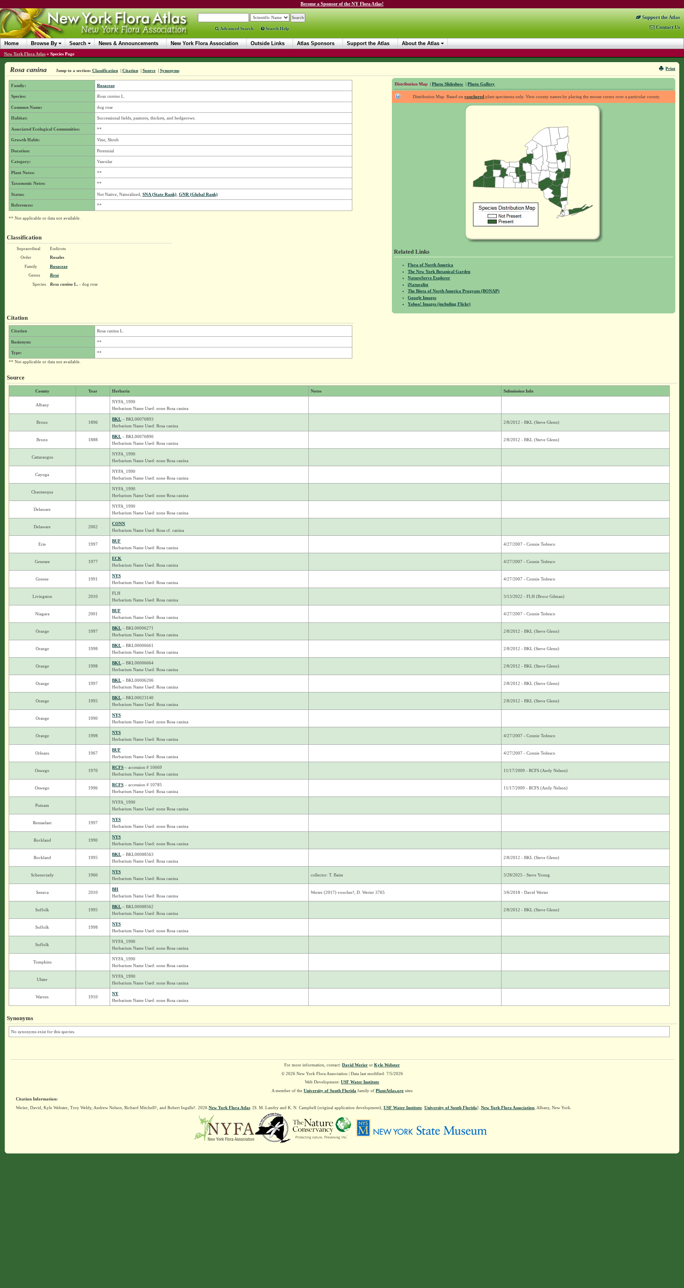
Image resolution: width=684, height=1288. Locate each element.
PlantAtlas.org (390, 1090)
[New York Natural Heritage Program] (273, 1127)
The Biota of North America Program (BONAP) (454, 290)
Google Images (422, 297)
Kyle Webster (387, 1064)
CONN (118, 523)
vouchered (474, 96)
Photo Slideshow (447, 84)
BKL (116, 419)
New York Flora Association (104, 29)
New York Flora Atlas (25, 53)
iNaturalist (418, 284)
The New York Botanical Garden (439, 271)
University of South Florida (330, 1090)
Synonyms (169, 70)
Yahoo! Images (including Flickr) (439, 304)
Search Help (276, 28)
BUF (116, 541)
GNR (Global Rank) (198, 194)
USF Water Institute (360, 1081)
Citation (130, 70)
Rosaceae (106, 85)
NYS (116, 575)
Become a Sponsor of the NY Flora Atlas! (342, 4)
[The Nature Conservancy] (322, 1127)
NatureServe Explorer (429, 277)
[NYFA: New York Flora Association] (224, 1127)
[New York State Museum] (421, 1127)
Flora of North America (430, 264)
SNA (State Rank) (159, 194)
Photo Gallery (481, 84)
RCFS (118, 767)
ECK (117, 558)
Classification (105, 70)
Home (11, 43)
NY (115, 993)
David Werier (355, 1064)
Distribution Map (411, 84)
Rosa (54, 275)
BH (115, 889)
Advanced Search (236, 28)
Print (670, 68)
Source (149, 70)
